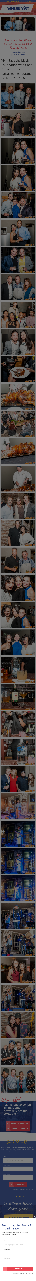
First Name (6, 1250)
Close (34, 1217)
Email (4, 1241)
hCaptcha (30, 1273)
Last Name (6, 1259)
